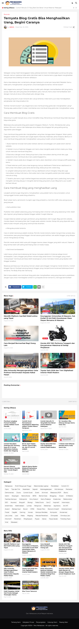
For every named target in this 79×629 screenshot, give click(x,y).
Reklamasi (47, 506)
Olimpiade (54, 515)
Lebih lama (72, 401)
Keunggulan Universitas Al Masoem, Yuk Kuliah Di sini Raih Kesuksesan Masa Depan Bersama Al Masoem (57, 318)
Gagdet (14, 512)
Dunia (19, 492)
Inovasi (30, 512)
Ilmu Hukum (34, 499)
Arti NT (65, 506)
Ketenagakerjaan (46, 489)
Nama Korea (25, 496)
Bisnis (66, 492)
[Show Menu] (2, 3)
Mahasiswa (8, 486)
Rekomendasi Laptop (41, 486)
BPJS (34, 496)
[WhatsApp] (35, 287)
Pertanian (69, 489)
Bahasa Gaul (16, 509)
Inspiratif (56, 502)
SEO (6, 502)
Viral (6, 522)
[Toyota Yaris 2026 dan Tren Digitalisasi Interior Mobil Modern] (30, 562)
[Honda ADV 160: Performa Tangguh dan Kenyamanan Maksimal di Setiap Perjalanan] (67, 538)
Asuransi (13, 502)
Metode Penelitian (42, 515)
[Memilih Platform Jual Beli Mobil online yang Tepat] (12, 538)
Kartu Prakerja (46, 499)
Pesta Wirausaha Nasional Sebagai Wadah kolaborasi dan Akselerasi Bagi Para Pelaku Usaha (48, 572)
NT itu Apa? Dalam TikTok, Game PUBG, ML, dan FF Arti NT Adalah (29, 446)
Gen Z (48, 502)
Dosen (61, 496)
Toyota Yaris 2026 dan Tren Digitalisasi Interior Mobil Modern (56, 371)
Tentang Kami (16, 622)
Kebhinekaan (19, 506)
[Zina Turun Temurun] (30, 585)
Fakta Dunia (39, 502)
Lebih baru (6, 401)
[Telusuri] (76, 3)
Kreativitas (57, 499)
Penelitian (17, 519)
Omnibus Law (65, 515)
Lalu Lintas (8, 515)
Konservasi (63, 512)
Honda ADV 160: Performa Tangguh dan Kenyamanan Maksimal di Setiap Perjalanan (57, 345)
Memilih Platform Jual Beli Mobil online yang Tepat (20, 317)
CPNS (32, 509)
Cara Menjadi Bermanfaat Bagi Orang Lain (20, 344)
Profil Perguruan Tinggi (23, 486)
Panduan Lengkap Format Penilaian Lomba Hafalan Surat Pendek (11, 423)
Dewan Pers (41, 509)
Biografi (22, 502)
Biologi (30, 502)
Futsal (7, 512)
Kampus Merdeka (41, 512)
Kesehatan (26, 489)
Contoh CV (65, 486)
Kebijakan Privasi (28, 622)
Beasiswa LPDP (55, 492)
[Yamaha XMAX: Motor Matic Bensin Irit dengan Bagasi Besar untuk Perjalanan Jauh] (67, 562)
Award (7, 509)
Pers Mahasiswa (39, 625)
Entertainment (67, 509)
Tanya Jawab (53, 519)
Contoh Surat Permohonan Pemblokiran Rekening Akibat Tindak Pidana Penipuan (30, 424)
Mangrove (37, 506)
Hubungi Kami (52, 622)
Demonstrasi (9, 492)
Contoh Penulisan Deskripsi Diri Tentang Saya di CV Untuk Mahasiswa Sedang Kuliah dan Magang (12, 447)
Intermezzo (65, 502)
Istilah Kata (9, 506)
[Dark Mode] (72, 3)
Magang (30, 515)
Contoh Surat (27, 492)
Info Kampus (59, 489)
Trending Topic (65, 519)
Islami (7, 496)
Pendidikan (55, 486)
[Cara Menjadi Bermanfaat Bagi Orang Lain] (48, 538)
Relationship (67, 499)
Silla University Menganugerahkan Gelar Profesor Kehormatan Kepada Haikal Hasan (21, 372)
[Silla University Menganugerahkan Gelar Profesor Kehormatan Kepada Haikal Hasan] (12, 562)
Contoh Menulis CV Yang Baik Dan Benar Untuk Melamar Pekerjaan (38, 8)
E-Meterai (69, 496)
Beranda (7, 14)
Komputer (53, 512)
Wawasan (14, 522)
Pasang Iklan (63, 622)
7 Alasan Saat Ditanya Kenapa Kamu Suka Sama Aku (66, 445)
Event (37, 492)
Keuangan (15, 496)
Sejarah (35, 489)
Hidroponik (23, 499)
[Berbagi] (73, 27)
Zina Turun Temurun (29, 591)
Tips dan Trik (15, 489)
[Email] (39, 287)
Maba (22, 515)
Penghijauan (28, 519)
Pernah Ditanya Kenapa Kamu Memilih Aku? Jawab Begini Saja (12, 469)
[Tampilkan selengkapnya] (43, 287)
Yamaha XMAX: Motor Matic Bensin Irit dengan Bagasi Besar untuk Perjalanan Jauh (67, 571)
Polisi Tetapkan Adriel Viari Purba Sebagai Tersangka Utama (11, 593)
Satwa (44, 519)
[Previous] (74, 8)
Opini (7, 489)
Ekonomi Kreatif (53, 509)
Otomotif (8, 519)
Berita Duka (43, 496)
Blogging (53, 496)
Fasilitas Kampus (10, 499)
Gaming (22, 512)
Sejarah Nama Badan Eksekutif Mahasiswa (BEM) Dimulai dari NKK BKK (29, 469)
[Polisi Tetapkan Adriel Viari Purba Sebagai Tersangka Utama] (12, 585)
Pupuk (37, 519)
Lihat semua (71, 295)
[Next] (76, 8)
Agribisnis (57, 506)
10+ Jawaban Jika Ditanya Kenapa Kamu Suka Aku (67, 422)
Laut (16, 515)
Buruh (25, 509)
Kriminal (45, 492)
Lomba (29, 506)
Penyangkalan (41, 622)
